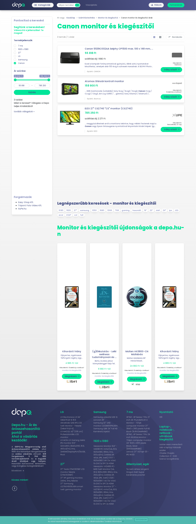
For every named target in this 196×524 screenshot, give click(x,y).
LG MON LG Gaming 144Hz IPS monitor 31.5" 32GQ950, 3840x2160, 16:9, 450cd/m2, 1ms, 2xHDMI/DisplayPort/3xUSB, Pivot (72, 447)
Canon (21, 63)
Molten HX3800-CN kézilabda (136, 353)
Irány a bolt (172, 69)
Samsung (22, 59)
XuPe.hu (22, 208)
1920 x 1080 (23, 49)
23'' (151, 210)
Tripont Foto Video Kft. (30, 205)
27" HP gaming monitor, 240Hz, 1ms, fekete (71, 479)
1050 (94, 210)
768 (117, 210)
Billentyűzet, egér (137, 464)
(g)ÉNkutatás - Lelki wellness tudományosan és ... (104, 354)
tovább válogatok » (24, 111)
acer (61, 215)
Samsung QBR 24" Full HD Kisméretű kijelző (105, 430)
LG (19, 56)
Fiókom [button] (156, 5)
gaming (125, 210)
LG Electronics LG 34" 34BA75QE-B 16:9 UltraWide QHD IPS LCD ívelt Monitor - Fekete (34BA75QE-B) (71, 423)
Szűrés (32, 92)
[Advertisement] (32, 153)
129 (160, 417)
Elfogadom (141, 519)
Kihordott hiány (71, 351)
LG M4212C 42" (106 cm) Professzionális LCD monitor (71, 434)
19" (145, 210)
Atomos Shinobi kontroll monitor (104, 81)
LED (176, 210)
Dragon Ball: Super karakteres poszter (135, 473)
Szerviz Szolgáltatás (169, 459)
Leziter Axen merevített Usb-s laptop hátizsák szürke (170, 447)
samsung (84, 210)
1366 (109, 210)
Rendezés (175, 37)
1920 (68, 210)
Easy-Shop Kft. (26, 202)
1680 (102, 210)
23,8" (68, 215)
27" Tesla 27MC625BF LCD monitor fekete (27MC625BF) (72, 472)
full (81, 215)
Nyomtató (166, 412)
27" (19, 52)
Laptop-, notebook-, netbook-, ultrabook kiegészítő (167, 433)
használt (137, 210)
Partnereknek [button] (176, 5)
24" (164, 210)
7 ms (20, 45)
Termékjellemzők (23, 40)
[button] (14, 488)
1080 (61, 210)
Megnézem (72, 376)
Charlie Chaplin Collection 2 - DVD (168, 454)
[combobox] (66, 5)
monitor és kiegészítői (71, 370)
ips (170, 210)
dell (158, 210)
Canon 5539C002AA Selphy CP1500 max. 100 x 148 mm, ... (119, 48)
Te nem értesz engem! (137, 469)
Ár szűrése (20, 70)
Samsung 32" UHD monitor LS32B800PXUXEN (105, 424)
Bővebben (18, 470)
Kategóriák (36, 5)
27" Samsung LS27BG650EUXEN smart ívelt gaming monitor (71, 486)
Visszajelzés (91, 5)
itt (123, 521)
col (75, 215)
